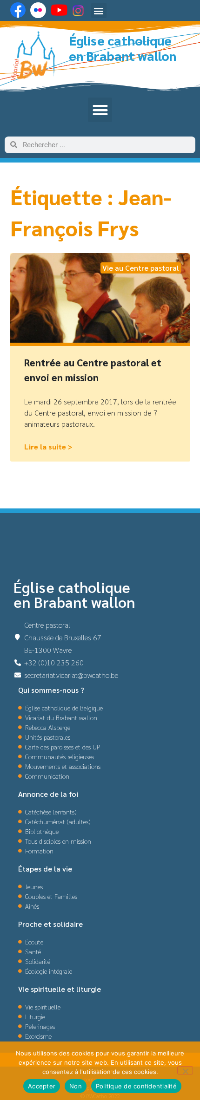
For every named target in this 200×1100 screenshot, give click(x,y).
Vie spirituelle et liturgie (59, 989)
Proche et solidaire (50, 924)
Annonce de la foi (48, 794)
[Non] (185, 1070)
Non (75, 1086)
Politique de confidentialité (136, 1086)
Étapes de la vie (45, 868)
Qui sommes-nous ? (51, 690)
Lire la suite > (48, 446)
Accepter (41, 1086)
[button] (99, 10)
